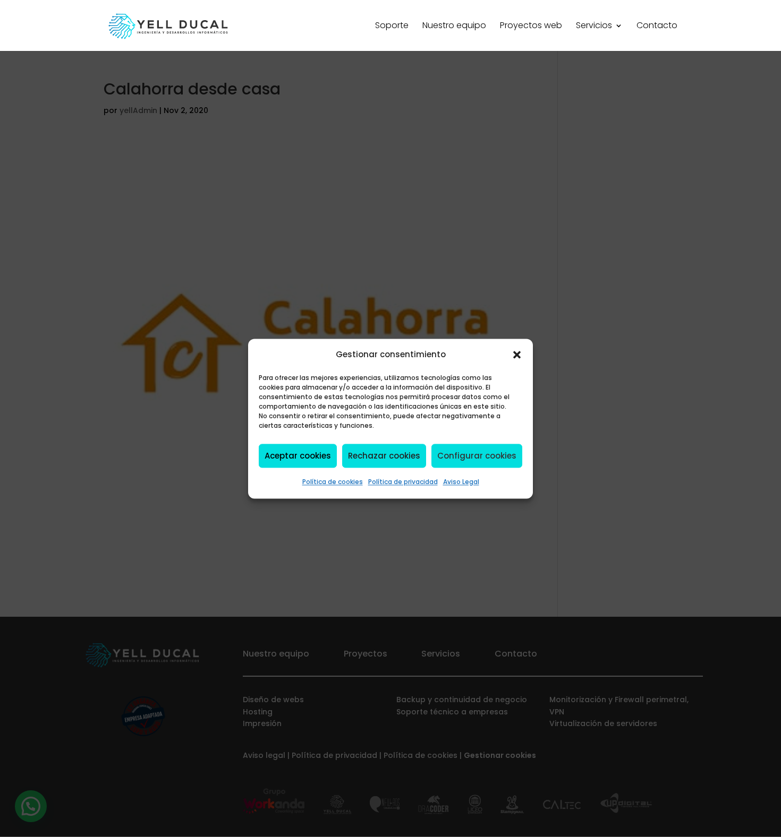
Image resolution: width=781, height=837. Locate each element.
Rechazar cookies (384, 455)
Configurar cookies (476, 455)
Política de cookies (332, 482)
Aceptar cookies (298, 455)
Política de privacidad (403, 482)
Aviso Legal (461, 482)
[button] (517, 354)
